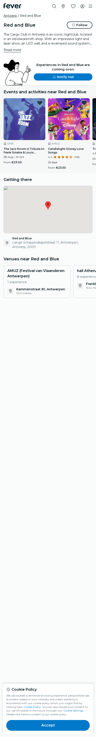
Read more (12, 50)
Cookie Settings (73, 710)
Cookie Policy (32, 707)
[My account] (82, 6)
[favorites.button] (40, 103)
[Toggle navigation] (90, 6)
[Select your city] (63, 6)
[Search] (54, 6)
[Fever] (12, 5)
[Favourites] (73, 6)
